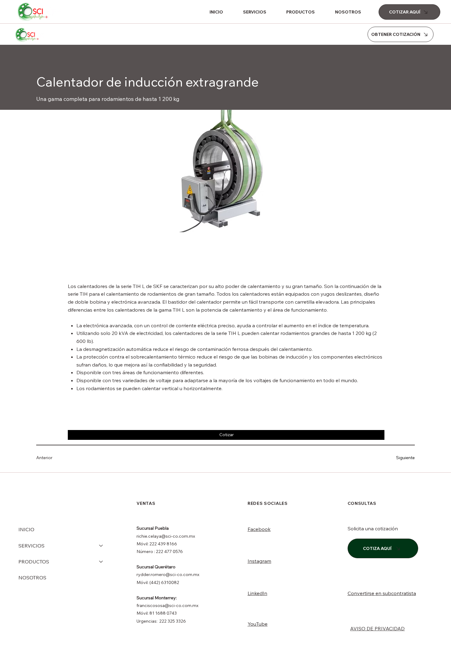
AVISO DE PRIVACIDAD (377, 628)
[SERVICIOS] (101, 546)
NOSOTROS (32, 577)
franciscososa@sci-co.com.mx (168, 605)
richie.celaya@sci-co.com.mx (166, 536)
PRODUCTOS (33, 562)
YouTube (258, 624)
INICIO (26, 529)
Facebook (259, 529)
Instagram (259, 561)
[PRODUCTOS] (101, 562)
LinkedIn (257, 593)
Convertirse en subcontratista (382, 593)
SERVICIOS (31, 546)
